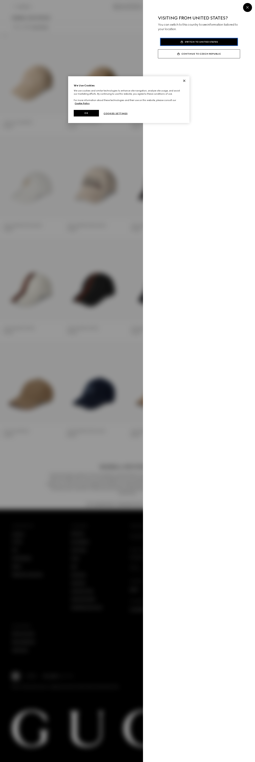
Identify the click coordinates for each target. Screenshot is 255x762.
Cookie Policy (82, 103)
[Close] (247, 7)
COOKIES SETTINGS (116, 113)
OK (86, 113)
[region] (128, 99)
